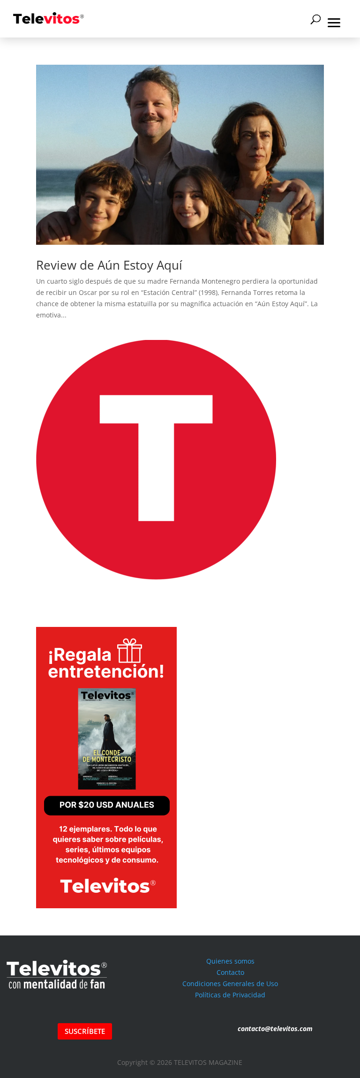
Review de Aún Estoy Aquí (109, 264)
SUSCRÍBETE (85, 1031)
